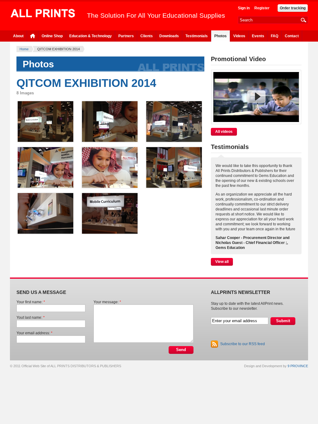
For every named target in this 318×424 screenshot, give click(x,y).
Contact (292, 36)
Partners (126, 36)
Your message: (107, 302)
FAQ (274, 36)
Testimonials (196, 36)
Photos (220, 36)
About (18, 36)
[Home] (42, 14)
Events (258, 36)
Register (262, 8)
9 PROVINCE (298, 366)
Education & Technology (90, 36)
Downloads (169, 36)
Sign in (244, 8)
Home (24, 49)
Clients (146, 36)
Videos (239, 36)
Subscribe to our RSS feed (242, 344)
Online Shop (52, 36)
